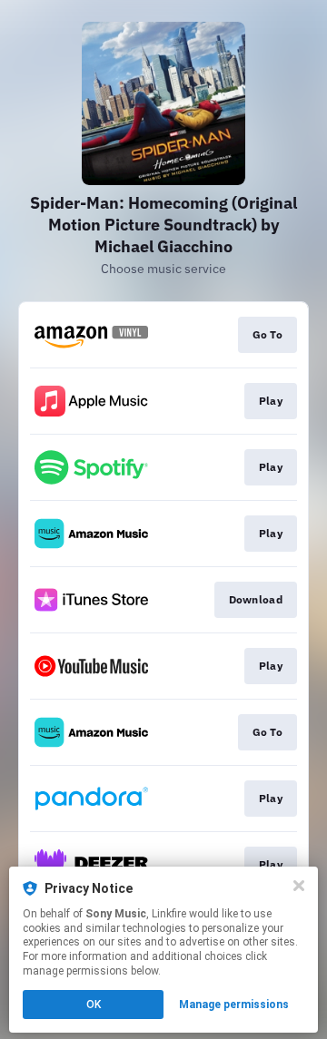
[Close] (298, 885)
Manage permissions (234, 1004)
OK (93, 1004)
